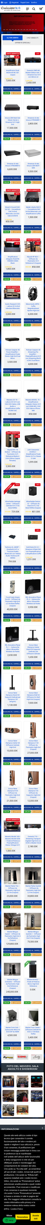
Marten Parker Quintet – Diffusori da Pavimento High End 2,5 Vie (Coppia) (33, 889)
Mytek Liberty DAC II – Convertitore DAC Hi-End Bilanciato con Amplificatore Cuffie (33, 210)
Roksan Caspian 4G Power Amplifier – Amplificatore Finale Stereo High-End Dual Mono (12, 354)
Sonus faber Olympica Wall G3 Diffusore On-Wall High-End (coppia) (33, 696)
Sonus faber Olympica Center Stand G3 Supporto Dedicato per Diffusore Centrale (33, 649)
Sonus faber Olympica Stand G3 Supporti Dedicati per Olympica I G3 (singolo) (12, 697)
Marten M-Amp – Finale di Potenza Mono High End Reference (33, 983)
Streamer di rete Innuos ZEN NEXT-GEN (33, 166)
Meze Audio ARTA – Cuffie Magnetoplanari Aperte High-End (33, 307)
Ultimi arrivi (12, 38)
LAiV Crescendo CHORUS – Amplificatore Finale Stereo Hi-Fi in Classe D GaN (33, 454)
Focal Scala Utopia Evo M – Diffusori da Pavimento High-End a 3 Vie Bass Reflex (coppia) (12, 601)
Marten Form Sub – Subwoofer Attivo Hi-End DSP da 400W (12, 1030)
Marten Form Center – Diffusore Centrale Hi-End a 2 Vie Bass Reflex (33, 1031)
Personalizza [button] (22, 1217)
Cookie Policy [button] (16, 1209)
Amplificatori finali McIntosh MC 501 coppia (12, 72)
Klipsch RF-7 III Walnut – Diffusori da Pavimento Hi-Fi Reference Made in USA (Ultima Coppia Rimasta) (12, 455)
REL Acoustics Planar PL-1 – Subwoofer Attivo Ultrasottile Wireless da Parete (12, 648)
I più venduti (32, 38)
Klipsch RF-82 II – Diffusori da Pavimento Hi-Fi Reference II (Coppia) (33, 260)
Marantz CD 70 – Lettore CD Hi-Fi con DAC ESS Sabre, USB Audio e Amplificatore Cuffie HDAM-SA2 (12, 405)
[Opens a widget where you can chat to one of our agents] (9, 1220)
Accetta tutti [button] (35, 1216)
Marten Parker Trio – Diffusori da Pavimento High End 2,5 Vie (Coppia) (12, 889)
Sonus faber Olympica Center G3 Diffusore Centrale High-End (13, 744)
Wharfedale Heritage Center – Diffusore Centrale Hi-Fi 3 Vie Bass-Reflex (12, 505)
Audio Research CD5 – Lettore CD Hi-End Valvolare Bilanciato (12, 306)
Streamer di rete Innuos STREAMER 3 (12, 165)
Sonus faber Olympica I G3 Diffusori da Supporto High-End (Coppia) (33, 793)
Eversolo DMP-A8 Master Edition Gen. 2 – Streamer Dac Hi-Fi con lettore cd (33, 73)
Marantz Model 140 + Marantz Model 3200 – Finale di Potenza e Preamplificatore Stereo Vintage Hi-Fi (12, 841)
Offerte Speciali (22, 43)
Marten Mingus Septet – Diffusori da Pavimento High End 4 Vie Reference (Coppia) (12, 936)
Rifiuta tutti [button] (9, 1216)
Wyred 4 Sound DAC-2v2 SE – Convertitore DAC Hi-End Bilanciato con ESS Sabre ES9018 (12, 211)
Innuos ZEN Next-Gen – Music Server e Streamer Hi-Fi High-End (12, 121)
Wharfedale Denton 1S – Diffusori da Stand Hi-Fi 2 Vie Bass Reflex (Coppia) (33, 505)
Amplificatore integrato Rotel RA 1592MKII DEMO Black (12, 260)
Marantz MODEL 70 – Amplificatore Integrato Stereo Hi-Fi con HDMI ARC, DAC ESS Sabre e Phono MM (33, 405)
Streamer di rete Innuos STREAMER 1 (33, 119)
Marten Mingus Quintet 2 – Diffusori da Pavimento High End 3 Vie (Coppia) (33, 935)
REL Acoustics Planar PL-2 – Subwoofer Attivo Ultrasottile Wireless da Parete (33, 600)
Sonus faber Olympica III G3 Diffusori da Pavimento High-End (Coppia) (12, 793)
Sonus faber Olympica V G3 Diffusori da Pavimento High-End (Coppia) (33, 745)
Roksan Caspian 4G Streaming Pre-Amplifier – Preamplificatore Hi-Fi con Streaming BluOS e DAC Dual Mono (33, 355)
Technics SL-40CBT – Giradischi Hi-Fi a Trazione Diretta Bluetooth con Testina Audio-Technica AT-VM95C (12, 552)
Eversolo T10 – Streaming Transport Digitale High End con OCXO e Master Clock (33, 840)
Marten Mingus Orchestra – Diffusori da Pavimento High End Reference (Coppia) (12, 984)
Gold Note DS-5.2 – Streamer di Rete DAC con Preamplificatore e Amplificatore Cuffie (33, 550)
